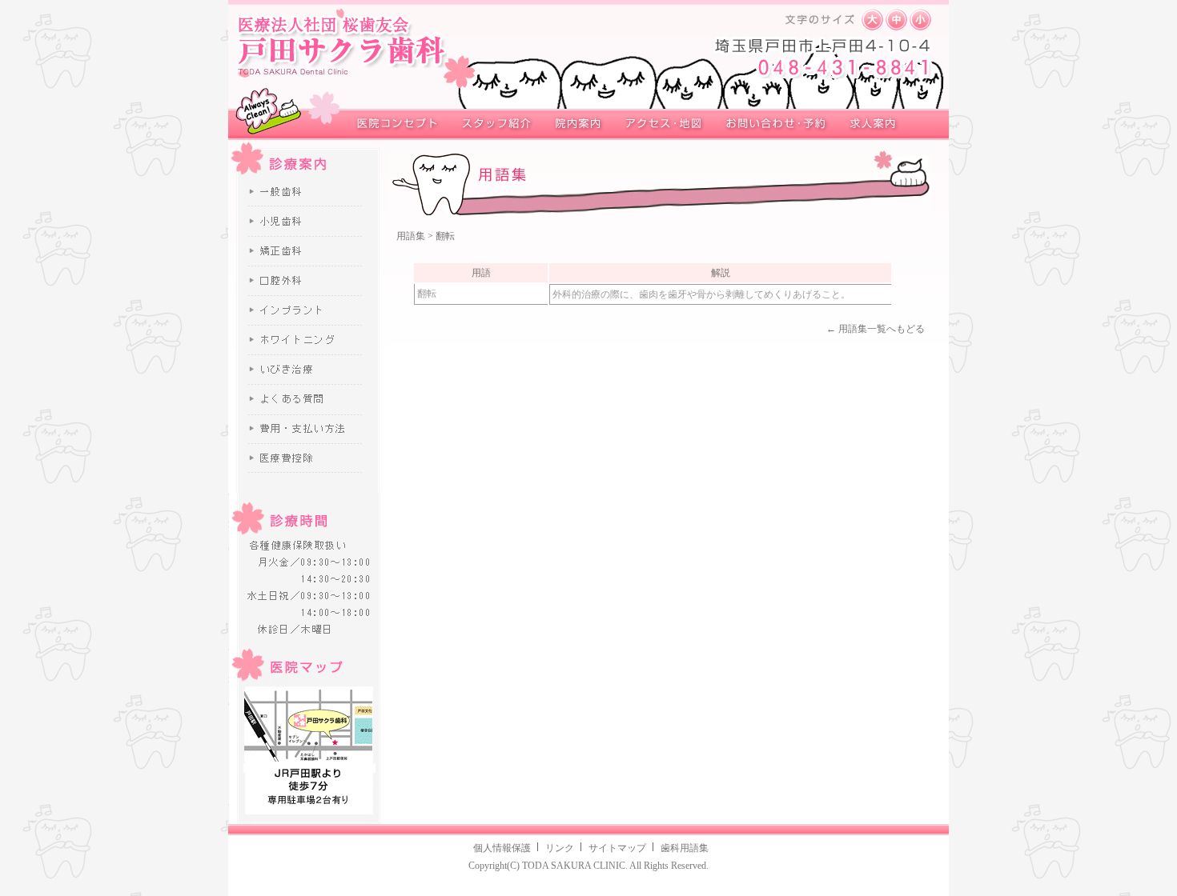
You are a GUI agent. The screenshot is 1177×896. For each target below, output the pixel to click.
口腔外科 (308, 280)
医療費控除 (308, 457)
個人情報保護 (502, 848)
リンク (559, 848)
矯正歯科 (308, 251)
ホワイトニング (308, 339)
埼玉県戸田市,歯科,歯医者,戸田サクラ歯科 (341, 45)
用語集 (410, 236)
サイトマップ (617, 848)
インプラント (308, 310)
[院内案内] (574, 124)
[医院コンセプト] (392, 124)
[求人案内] (872, 124)
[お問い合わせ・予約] (772, 124)
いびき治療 (308, 369)
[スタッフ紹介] (491, 124)
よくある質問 (308, 399)
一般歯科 (308, 193)
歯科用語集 (685, 848)
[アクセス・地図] (660, 124)
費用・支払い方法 (308, 428)
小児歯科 (308, 221)
